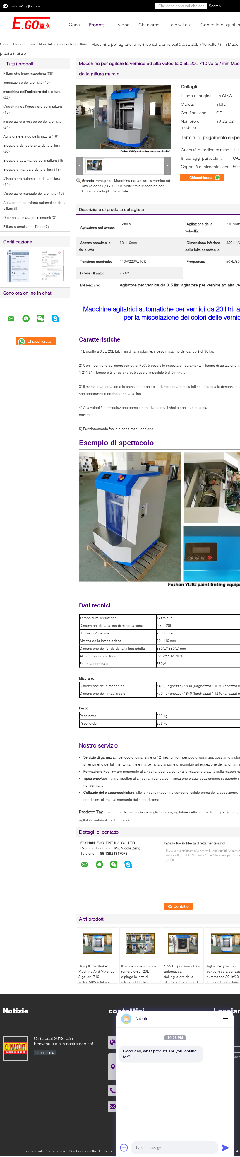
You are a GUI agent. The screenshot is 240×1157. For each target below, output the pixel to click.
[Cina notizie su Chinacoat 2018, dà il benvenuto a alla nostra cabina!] (15, 1048)
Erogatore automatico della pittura (30, 160)
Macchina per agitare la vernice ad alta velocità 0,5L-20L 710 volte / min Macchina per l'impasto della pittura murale (126, 185)
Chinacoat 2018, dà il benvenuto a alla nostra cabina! (63, 1041)
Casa (74, 24)
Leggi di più (44, 1052)
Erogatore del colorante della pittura (31, 145)
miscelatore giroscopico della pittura (32, 121)
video (124, 24)
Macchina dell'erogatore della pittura (32, 106)
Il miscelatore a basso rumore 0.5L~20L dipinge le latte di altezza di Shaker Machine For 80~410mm (138, 979)
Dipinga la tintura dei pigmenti (27, 217)
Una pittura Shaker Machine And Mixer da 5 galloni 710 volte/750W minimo (96, 974)
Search (215, 6)
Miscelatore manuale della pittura (29, 193)
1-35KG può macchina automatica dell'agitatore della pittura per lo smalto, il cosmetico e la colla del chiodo (183, 979)
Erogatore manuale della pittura (28, 169)
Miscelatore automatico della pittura (31, 178)
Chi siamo (149, 24)
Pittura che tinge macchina (24, 73)
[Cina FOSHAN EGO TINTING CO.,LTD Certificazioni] (17, 265)
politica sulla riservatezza (45, 1151)
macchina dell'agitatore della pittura (58, 44)
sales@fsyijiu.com (25, 6)
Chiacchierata (201, 177)
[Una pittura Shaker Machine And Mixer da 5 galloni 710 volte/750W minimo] (97, 943)
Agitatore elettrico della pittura (27, 136)
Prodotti (97, 24)
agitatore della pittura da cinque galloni (205, 812)
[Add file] (124, 1147)
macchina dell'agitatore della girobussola (139, 812)
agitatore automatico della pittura (105, 820)
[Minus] (225, 1018)
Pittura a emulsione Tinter (23, 226)
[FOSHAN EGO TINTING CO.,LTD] (32, 23)
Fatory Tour (180, 24)
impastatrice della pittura (22, 82)
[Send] (225, 1147)
